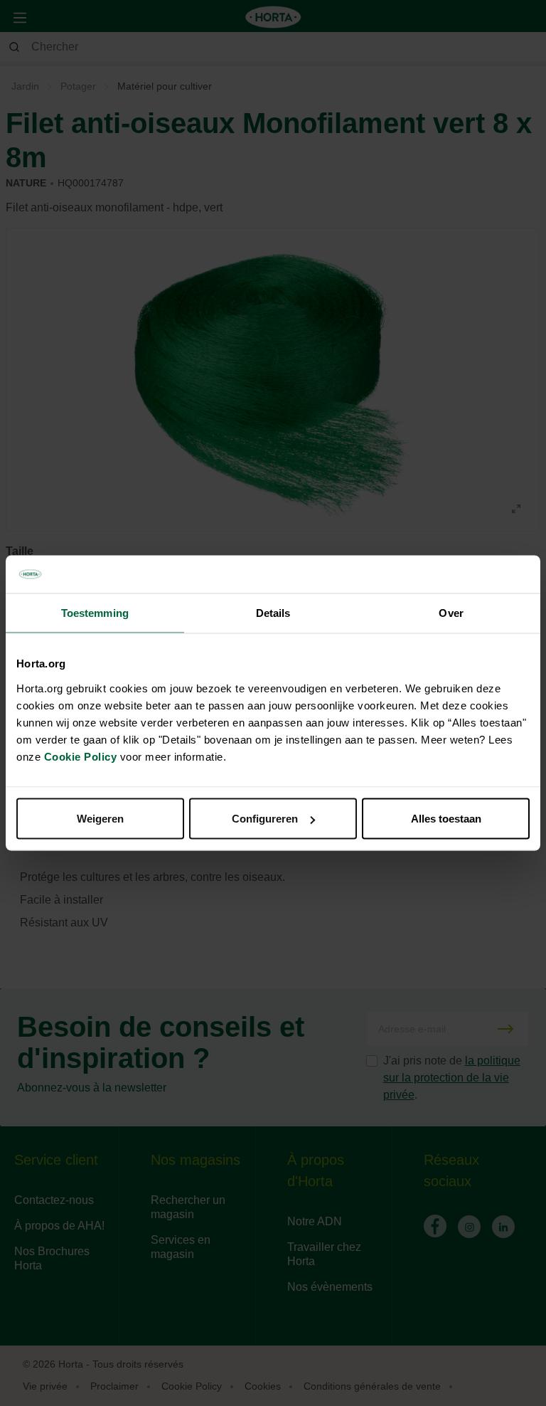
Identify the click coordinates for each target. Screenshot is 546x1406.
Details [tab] (273, 612)
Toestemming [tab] (95, 612)
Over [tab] (451, 612)
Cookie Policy (80, 757)
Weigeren (100, 819)
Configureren (265, 819)
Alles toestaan (446, 819)
